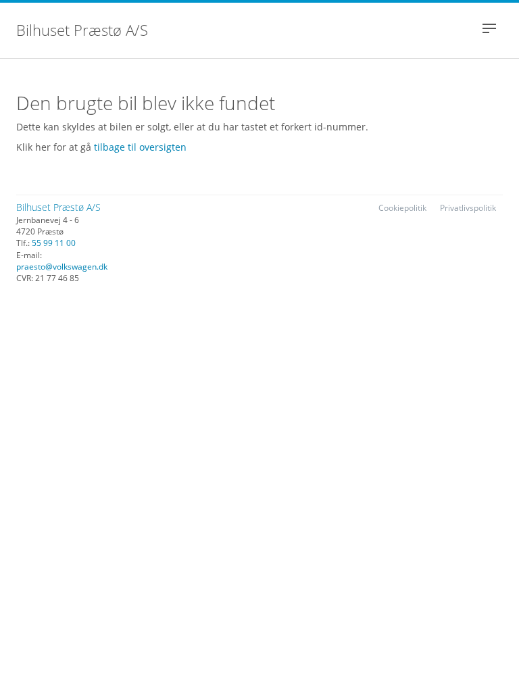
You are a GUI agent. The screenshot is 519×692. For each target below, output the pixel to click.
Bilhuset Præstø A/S (82, 31)
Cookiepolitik (402, 208)
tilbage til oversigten (140, 147)
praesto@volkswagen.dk (61, 266)
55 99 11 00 (54, 243)
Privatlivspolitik (468, 208)
